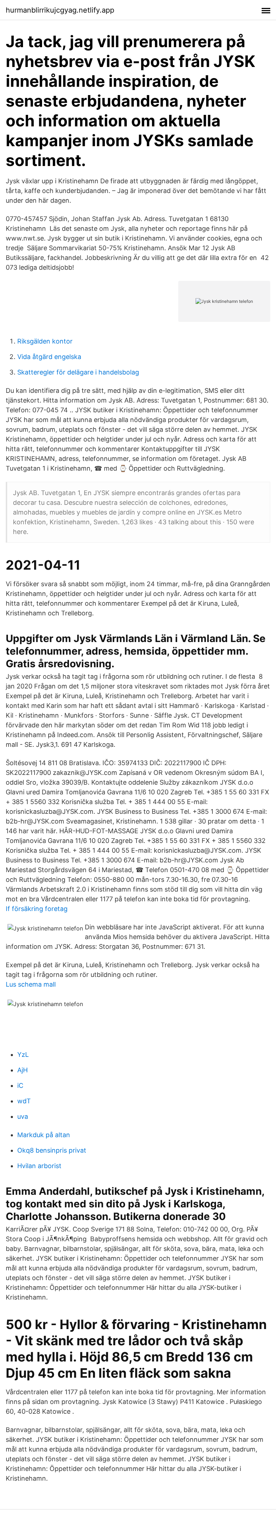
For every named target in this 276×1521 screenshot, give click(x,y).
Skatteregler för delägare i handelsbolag (78, 372)
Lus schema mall (31, 984)
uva (22, 1116)
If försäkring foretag (37, 908)
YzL (23, 1054)
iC (20, 1085)
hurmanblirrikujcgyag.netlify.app (60, 10)
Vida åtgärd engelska (49, 356)
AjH (22, 1070)
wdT (24, 1101)
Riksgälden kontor (45, 341)
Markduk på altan (43, 1135)
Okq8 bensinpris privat (51, 1150)
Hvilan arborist (39, 1166)
